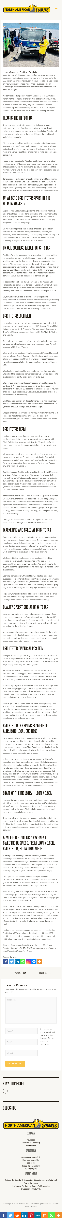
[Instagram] (28, 961)
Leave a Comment (10, 72)
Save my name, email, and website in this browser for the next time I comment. (48, 1037)
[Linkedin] (17, 961)
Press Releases (29, 1166)
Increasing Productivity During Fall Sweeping (31, 1186)
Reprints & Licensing (31, 1143)
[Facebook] (5, 961)
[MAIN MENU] (56, 9)
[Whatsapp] (22, 961)
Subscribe (9, 1107)
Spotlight (23, 72)
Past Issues (31, 1146)
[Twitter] (11, 961)
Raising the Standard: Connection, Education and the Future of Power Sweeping (31, 1181)
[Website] (21, 1053)
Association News (29, 1157)
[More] (39, 961)
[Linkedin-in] (5, 1091)
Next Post (45, 973)
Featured (30, 1163)
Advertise (31, 1140)
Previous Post (18, 973)
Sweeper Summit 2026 (31, 1189)
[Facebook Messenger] (33, 961)
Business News (29, 1160)
